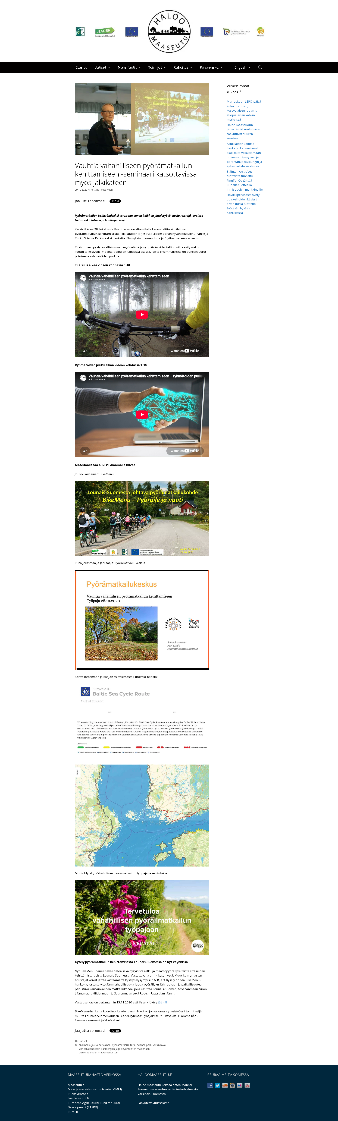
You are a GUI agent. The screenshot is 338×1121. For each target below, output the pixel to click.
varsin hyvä (159, 1045)
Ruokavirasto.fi (78, 1094)
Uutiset (100, 67)
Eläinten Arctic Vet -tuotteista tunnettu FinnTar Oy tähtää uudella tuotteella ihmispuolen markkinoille (245, 180)
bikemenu (84, 1045)
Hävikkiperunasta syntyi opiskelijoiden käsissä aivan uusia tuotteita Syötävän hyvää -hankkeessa (244, 204)
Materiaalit (127, 67)
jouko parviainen (101, 1045)
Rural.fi (73, 1112)
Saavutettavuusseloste (153, 1103)
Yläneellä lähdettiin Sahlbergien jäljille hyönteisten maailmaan (114, 1048)
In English (238, 67)
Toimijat (155, 67)
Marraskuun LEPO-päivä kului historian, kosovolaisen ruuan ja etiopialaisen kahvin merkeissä (244, 110)
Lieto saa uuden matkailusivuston (98, 1052)
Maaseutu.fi (76, 1085)
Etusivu (81, 67)
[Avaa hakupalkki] (260, 67)
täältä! (162, 1002)
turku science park (140, 1045)
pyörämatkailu (120, 1045)
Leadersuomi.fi (78, 1098)
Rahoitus (181, 67)
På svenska (209, 67)
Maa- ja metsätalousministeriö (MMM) (95, 1089)
